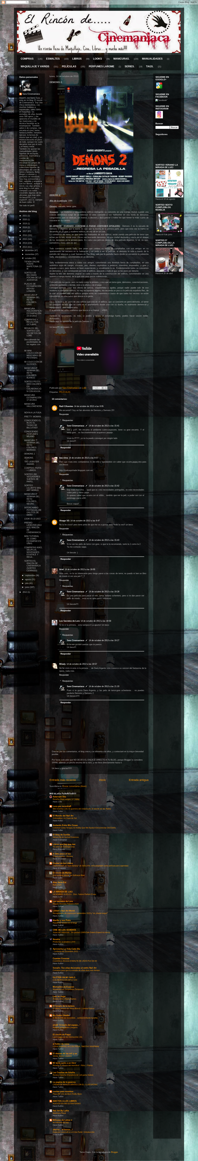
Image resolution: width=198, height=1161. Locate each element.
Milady (62, 664)
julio (27, 583)
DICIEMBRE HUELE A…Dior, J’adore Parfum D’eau (74, 894)
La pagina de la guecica (64, 1082)
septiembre (30, 575)
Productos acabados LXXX (64, 942)
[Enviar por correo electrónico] (94, 388)
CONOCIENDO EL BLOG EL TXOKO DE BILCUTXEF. (32, 424)
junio (27, 587)
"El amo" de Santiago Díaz (64, 847)
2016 (25, 235)
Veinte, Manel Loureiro (62, 1056)
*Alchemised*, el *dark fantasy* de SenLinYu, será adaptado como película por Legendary (90, 866)
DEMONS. (29, 458)
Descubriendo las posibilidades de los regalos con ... (32, 343)
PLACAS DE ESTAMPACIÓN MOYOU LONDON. (32, 287)
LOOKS (97, 58)
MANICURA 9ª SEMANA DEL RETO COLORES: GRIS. (32, 300)
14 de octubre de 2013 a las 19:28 (104, 591)
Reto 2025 (57, 885)
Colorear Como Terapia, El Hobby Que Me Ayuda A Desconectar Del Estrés (84, 828)
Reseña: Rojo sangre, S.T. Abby (66, 799)
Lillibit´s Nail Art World (64, 911)
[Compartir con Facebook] (102, 388)
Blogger (114, 1152)
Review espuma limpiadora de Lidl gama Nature (73, 1075)
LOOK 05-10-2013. (32, 519)
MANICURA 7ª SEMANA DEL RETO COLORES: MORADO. (32, 445)
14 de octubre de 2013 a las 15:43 (104, 540)
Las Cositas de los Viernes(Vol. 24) (67, 1037)
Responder (64, 414)
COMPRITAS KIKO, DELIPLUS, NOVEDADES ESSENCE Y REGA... (33, 552)
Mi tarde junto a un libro (64, 1063)
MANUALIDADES (152, 58)
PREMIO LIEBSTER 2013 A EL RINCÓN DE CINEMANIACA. (32, 528)
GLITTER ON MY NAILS (64, 977)
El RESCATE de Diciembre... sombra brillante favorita (75, 1018)
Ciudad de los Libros (63, 863)
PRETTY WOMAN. (32, 416)
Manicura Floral (59, 1113)
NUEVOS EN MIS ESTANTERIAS (67, 1104)
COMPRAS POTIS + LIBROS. (32, 469)
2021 (25, 216)
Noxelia (56, 939)
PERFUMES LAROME (101, 66)
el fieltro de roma (61, 1044)
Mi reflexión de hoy (61, 1122)
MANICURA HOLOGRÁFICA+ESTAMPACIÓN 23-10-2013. (33, 312)
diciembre (29, 250)
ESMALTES (53, 58)
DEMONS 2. (29, 454)
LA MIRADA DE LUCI (63, 892)
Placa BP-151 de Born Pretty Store (67, 1094)
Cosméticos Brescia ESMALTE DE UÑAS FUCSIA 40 (75, 961)
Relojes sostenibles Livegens (65, 1027)
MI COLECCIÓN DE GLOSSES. (33, 363)
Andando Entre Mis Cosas (65, 825)
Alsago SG (64, 520)
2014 (25, 243)
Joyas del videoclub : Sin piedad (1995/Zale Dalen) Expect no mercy (81, 932)
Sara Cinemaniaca (75, 426)
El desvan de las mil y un (65, 1053)
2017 (25, 231)
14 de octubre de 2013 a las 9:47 (85, 520)
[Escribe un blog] (97, 388)
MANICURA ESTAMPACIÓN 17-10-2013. (32, 397)
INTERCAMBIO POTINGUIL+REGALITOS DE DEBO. (32, 511)
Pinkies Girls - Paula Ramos (64, 999)
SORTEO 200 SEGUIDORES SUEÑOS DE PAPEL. (32, 478)
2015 (25, 239)
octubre (28, 258)
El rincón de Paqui (62, 1034)
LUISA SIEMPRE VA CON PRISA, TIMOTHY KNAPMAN (76, 1046)
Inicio (102, 780)
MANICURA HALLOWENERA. (33, 406)
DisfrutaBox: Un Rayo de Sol (65, 818)
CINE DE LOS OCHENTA (64, 930)
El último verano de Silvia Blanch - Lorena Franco (73, 1008)
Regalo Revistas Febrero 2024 (66, 904)
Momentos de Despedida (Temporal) (68, 989)
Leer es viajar (59, 996)
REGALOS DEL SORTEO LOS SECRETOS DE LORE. (32, 332)
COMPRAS (27, 58)
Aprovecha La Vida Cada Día (66, 949)
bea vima (63, 458)
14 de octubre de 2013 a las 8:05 (88, 406)
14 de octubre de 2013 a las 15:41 (104, 426)
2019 (25, 223)
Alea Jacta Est (59, 882)
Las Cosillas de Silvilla (64, 1072)
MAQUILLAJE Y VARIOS (35, 66)
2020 (25, 219)
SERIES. (130, 66)
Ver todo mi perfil (26, 205)
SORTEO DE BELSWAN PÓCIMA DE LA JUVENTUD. (32, 276)
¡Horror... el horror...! (63, 1129)
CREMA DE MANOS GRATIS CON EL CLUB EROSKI (75, 1085)
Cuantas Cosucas (61, 958)
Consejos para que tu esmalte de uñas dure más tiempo (76, 970)
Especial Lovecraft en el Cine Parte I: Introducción (74, 1132)
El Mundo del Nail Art (63, 816)
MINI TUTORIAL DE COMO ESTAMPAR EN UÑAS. (32, 540)
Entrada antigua (138, 780)
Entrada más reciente (63, 780)
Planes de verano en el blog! (65, 923)
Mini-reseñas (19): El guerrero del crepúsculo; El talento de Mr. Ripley (82, 809)
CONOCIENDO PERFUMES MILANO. (31, 434)
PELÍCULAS (69, 66)
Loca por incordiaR (62, 806)
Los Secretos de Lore (69, 621)
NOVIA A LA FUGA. (33, 412)
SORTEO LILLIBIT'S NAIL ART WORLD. (32, 487)
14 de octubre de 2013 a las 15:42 (104, 486)
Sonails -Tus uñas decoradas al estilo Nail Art (74, 968)
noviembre (30, 254)
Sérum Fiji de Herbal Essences (66, 837)
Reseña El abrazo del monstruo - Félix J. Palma (73, 1065)
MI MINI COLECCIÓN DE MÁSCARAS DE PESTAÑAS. (33, 354)
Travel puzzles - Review (63, 856)
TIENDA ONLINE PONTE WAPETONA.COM (33, 265)
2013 (25, 247)
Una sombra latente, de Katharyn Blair (69, 875)
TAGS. (149, 66)
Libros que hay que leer (64, 844)
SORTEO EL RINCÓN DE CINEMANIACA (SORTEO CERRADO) (32, 566)
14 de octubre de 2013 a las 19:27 (104, 640)
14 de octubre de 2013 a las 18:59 (96, 621)
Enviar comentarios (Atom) (74, 786)
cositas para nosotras (63, 1091)
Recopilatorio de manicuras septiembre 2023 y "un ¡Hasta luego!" (80, 913)
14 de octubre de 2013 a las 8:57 (83, 458)
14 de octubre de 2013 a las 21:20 (104, 686)
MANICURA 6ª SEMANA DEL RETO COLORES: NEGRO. (32, 499)
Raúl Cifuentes (66, 406)
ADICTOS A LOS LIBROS (65, 1101)
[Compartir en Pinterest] (105, 388)
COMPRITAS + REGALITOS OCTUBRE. (31, 322)
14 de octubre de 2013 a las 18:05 (80, 569)
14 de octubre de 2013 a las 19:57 (82, 664)
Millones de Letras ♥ (62, 1120)
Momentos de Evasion (63, 987)
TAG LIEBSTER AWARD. (31, 463)
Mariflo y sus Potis (62, 920)
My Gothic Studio (61, 1015)
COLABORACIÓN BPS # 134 (65, 980)
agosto (28, 579)
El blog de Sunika (61, 835)
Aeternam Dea (59, 797)
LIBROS (77, 58)
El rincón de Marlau (62, 873)
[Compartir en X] (99, 388)
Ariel (61, 569)
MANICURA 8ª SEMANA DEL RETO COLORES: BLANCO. (32, 373)
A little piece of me (62, 854)
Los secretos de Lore (63, 901)
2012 (25, 592)
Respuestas (67, 420)
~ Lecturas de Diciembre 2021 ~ (66, 951)
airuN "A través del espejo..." (66, 1025)
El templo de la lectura (63, 1006)
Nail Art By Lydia (61, 1110)
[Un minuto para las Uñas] (169, 197)
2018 (25, 227)
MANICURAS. (121, 58)
